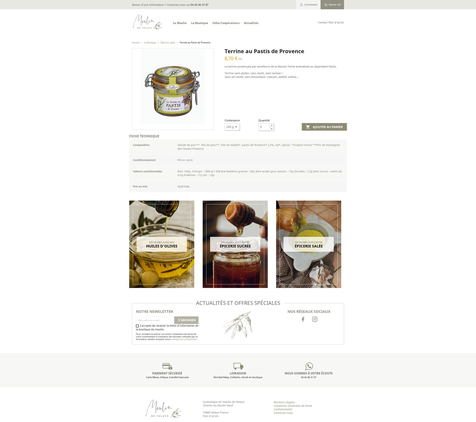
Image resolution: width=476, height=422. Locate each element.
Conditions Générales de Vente (293, 405)
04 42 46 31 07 (199, 5)
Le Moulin (180, 23)
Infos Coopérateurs (226, 23)
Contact (323, 22)
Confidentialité (283, 409)
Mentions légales (284, 402)
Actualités (251, 23)
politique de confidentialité (184, 339)
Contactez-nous (283, 413)
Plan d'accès (336, 22)
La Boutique (199, 23)
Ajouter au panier (324, 127)
